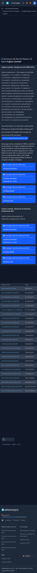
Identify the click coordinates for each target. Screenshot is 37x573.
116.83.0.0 (5, 318)
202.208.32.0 (5, 382)
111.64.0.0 (5, 305)
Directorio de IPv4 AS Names (11, 11)
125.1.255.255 (13, 340)
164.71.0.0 (5, 365)
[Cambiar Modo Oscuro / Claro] (27, 3)
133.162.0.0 (5, 348)
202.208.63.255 (15, 382)
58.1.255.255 (12, 288)
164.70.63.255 (13, 361)
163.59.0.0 (5, 352)
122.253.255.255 (15, 331)
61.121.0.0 (5, 293)
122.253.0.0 (5, 331)
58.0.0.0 (4, 288)
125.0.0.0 (4, 340)
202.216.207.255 (17, 386)
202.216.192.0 (6, 386)
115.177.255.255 (15, 314)
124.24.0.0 (5, 335)
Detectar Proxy (24, 540)
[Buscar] (23, 3)
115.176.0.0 (5, 314)
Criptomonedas (6, 562)
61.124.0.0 (5, 297)
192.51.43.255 (14, 378)
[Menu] (3, 3)
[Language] (30, 3)
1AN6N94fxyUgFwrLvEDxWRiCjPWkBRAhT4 (14, 517)
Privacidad (16, 520)
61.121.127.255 (14, 293)
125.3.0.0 (4, 344)
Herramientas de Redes (11, 8)
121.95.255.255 (14, 327)
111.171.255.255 (17, 310)
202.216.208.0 (6, 391)
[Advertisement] (18, 35)
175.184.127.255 (15, 374)
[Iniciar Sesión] (34, 3)
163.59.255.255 (14, 352)
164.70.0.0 (5, 361)
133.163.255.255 (15, 348)
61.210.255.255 (14, 301)
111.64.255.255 (14, 305)
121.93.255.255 (14, 322)
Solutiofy (30, 568)
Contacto (23, 520)
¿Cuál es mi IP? (24, 543)
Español (27, 556)
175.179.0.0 (5, 369)
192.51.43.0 (5, 378)
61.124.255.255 (14, 297)
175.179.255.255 (15, 369)
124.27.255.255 (14, 335)
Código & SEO (6, 558)
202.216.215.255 (17, 391)
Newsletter (8, 520)
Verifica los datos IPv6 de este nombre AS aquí (15, 138)
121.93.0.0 (5, 322)
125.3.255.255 (13, 344)
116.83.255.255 (14, 318)
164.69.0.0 (5, 357)
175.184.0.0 (5, 374)
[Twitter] (3, 520)
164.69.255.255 (14, 357)
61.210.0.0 (5, 301)
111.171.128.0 (6, 310)
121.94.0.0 (5, 327)
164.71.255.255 (14, 365)
